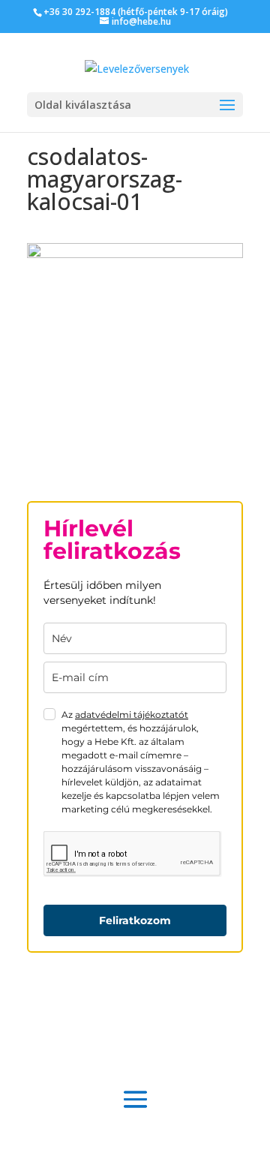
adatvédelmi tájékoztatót (131, 714)
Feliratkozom (135, 920)
